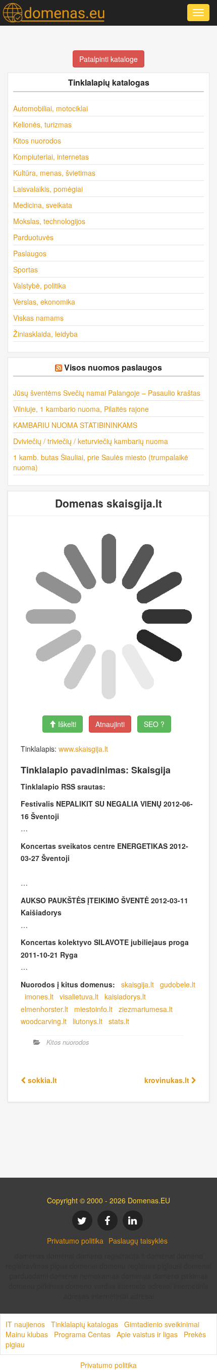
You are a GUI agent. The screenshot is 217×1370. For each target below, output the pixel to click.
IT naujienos (25, 1324)
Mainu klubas (27, 1334)
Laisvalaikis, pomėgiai (48, 189)
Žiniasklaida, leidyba (45, 334)
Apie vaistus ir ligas (147, 1334)
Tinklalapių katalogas (84, 1324)
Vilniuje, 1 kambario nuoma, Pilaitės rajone (81, 409)
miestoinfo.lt (93, 1009)
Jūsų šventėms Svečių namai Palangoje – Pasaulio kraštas (106, 393)
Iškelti (66, 724)
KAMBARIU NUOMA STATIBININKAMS (75, 425)
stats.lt (118, 1021)
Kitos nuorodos (37, 140)
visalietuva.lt (79, 996)
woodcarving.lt (44, 1021)
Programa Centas (82, 1334)
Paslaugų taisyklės (138, 1241)
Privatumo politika (75, 1241)
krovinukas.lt (167, 1080)
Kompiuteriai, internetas (51, 157)
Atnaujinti (110, 724)
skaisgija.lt (137, 984)
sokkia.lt (41, 1080)
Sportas (25, 269)
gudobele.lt (177, 984)
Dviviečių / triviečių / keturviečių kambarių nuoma (90, 441)
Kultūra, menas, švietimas (54, 173)
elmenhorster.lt (44, 1009)
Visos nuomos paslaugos (113, 367)
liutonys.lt (87, 1021)
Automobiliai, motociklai (50, 108)
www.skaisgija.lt (83, 749)
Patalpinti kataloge (108, 59)
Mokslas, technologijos (49, 221)
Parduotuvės (33, 237)
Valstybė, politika (39, 285)
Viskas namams (38, 318)
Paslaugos (29, 253)
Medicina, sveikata (42, 205)
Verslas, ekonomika (44, 302)
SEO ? (154, 724)
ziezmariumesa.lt (146, 1009)
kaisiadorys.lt (125, 996)
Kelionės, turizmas (42, 124)
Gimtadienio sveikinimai (161, 1324)
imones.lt (39, 996)
